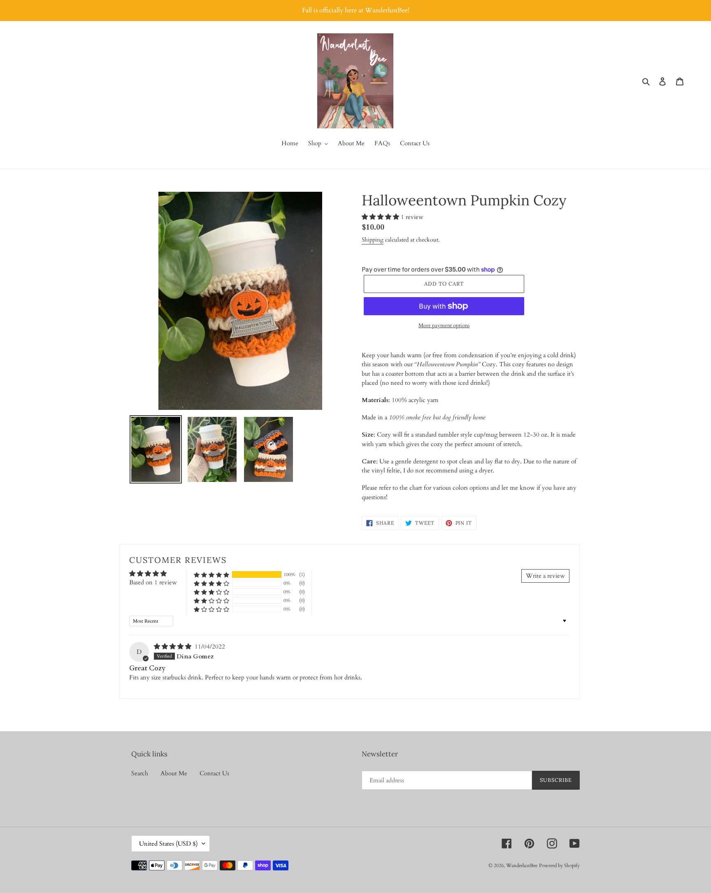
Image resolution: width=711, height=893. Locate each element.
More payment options (443, 325)
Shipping (372, 240)
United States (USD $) (168, 844)
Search (139, 773)
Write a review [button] (545, 576)
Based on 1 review (153, 582)
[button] (381, 217)
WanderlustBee (521, 865)
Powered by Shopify (559, 865)
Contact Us (214, 773)
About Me (173, 773)
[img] (173, 646)
